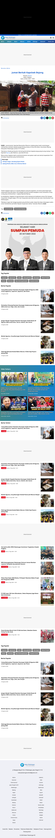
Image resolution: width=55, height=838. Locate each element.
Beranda (3, 68)
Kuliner (29, 41)
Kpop (14, 820)
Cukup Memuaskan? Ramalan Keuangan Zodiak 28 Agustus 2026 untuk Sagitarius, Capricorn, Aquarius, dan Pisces (19, 290)
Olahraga (35, 41)
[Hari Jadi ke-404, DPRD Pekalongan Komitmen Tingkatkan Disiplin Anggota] (47, 552)
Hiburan (22, 41)
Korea (14, 815)
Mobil (41, 800)
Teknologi (41, 810)
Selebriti (41, 777)
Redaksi (30, 75)
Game (41, 817)
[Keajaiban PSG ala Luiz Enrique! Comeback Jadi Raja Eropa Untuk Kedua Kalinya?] (14, 403)
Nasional (14, 780)
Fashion (14, 805)
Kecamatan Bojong (20, 209)
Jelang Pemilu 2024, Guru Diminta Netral (14, 163)
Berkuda (10, 281)
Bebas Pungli (45, 277)
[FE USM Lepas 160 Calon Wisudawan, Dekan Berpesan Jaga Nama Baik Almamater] (47, 599)
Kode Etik (5, 829)
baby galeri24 (27, 277)
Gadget (41, 815)
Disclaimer (17, 829)
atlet (19, 277)
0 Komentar (5, 118)
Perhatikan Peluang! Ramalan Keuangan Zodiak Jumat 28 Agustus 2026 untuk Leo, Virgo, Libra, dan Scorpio (20, 306)
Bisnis (15, 41)
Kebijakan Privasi (38, 829)
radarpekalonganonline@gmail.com (27, 773)
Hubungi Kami (47, 829)
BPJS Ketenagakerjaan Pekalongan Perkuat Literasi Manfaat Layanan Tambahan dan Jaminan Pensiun (18, 563)
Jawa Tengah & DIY (13, 785)
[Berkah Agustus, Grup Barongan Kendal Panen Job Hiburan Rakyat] (47, 342)
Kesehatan (14, 800)
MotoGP (41, 795)
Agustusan (12, 277)
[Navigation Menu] (53, 38)
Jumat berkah (8, 209)
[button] (3, 41)
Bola (41, 790)
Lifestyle (9, 41)
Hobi (41, 780)
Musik (14, 822)
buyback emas (34, 281)
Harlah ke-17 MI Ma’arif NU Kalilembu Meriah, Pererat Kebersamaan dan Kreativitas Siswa (38, 389)
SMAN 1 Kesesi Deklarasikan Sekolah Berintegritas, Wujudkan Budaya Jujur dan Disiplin (13, 389)
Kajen (3, 551)
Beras (3, 281)
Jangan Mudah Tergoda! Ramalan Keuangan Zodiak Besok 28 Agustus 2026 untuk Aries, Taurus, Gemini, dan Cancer (18, 321)
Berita (2, 41)
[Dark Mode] (50, 38)
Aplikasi (41, 812)
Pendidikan (4, 597)
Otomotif (42, 41)
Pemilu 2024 (51, 41)
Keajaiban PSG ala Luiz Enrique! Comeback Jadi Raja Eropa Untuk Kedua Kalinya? (13, 413)
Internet (41, 820)
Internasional (14, 782)
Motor (41, 802)
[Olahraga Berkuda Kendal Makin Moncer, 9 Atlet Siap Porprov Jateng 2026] (47, 357)
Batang (14, 790)
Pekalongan (5, 566)
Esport (41, 792)
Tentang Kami (27, 831)
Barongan (36, 277)
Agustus (4, 277)
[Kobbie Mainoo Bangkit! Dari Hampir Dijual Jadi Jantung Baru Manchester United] (41, 403)
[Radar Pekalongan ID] (8, 38)
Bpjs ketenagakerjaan (21, 281)
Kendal (3, 497)
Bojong (8, 153)
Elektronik (14, 810)
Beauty (14, 802)
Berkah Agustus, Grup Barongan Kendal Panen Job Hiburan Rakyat (20, 336)
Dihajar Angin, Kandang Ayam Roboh (13, 161)
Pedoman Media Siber (27, 829)
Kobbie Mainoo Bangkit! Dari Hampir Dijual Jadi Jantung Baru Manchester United (40, 413)
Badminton (41, 787)
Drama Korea (14, 817)
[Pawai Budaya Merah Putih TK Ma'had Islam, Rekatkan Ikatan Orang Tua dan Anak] (47, 636)
